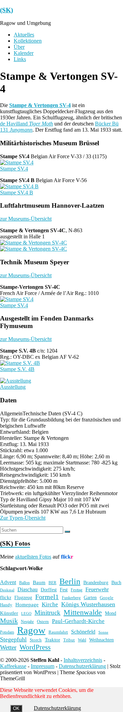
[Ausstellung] (15, 381)
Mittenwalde (83, 612)
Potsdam (7, 632)
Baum (39, 582)
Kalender (23, 53)
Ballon (24, 583)
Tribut (69, 640)
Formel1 (47, 596)
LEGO (26, 613)
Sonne (103, 632)
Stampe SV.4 (14, 169)
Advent (8, 582)
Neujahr (27, 622)
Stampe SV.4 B (16, 192)
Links (20, 59)
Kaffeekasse (13, 666)
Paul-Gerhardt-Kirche (78, 621)
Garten (90, 597)
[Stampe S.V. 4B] (20, 363)
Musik (9, 620)
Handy (6, 604)
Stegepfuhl (13, 639)
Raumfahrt (58, 632)
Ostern (43, 621)
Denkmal (7, 590)
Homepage (27, 604)
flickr (5, 597)
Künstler (9, 613)
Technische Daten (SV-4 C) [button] (52, 413)
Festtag (76, 590)
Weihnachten (101, 639)
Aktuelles (24, 35)
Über (19, 47)
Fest (64, 589)
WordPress (35, 647)
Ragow (31, 630)
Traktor (52, 639)
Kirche (50, 604)
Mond (110, 613)
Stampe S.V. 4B (17, 369)
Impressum (42, 666)
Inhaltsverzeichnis (83, 660)
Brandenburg (95, 582)
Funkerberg (71, 597)
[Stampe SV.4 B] (19, 186)
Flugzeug (23, 597)
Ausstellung (13, 387)
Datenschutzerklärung (82, 666)
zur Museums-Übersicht (26, 219)
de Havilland (26, 124)
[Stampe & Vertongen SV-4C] (33, 243)
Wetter (8, 647)
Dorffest (49, 589)
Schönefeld (83, 631)
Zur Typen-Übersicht (22, 518)
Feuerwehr (97, 589)
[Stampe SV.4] (16, 162)
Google (106, 597)
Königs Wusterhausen (88, 604)
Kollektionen (28, 41)
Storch (36, 639)
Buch (116, 582)
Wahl (82, 640)
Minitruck (47, 612)
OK (16, 708)
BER (52, 582)
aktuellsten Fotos (33, 557)
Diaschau (27, 589)
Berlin (69, 581)
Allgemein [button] (11, 413)
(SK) (6, 10)
